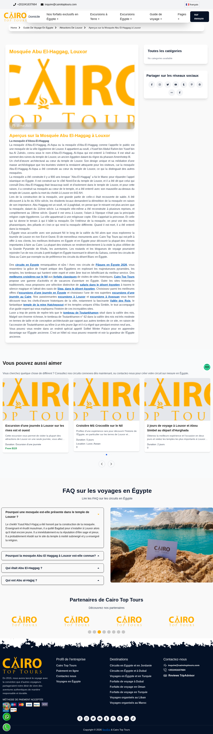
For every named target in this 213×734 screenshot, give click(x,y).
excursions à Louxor (71, 296)
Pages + (182, 17)
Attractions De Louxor (71, 27)
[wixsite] (171, 92)
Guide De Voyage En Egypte (38, 27)
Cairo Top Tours (124, 276)
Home (14, 27)
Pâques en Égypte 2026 (111, 264)
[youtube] (175, 84)
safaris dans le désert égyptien (100, 284)
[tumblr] (183, 84)
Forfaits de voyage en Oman (127, 686)
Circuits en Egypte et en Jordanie (131, 665)
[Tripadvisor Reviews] (207, 367)
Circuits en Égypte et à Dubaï (128, 670)
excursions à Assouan (104, 296)
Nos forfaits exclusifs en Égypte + (62, 17)
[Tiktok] (179, 92)
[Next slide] (111, 464)
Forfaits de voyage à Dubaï (127, 681)
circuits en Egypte (27, 264)
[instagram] (159, 84)
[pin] (191, 84)
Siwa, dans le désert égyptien (76, 288)
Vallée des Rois (120, 300)
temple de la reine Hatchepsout (43, 304)
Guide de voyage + (156, 17)
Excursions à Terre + (98, 17)
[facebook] (151, 84)
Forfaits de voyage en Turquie (128, 692)
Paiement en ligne (67, 670)
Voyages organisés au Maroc (128, 702)
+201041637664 (27, 4)
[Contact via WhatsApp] (7, 717)
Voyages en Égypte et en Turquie (130, 676)
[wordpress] (199, 84)
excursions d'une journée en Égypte (42, 292)
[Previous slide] (102, 464)
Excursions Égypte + (127, 17)
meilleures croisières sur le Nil (28, 276)
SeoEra (106, 729)
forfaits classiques (65, 276)
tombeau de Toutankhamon (81, 312)
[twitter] (167, 84)
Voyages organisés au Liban (128, 697)
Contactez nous (66, 676)
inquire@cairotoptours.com (61, 4)
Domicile (34, 16)
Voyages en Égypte (68, 681)
